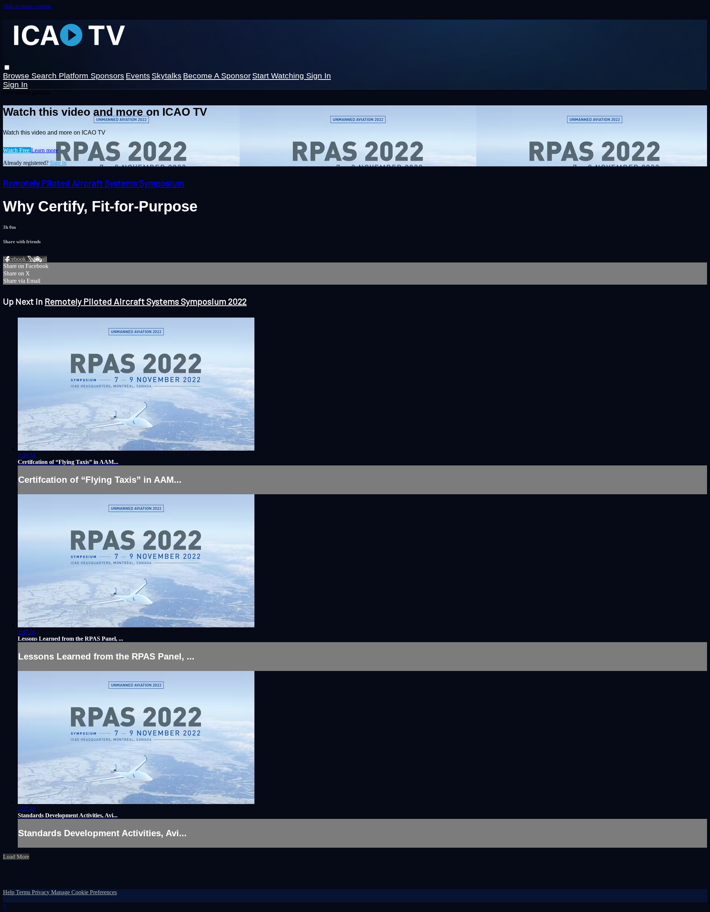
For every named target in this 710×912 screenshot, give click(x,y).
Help (9, 892)
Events (138, 75)
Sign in (318, 75)
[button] (6, 67)
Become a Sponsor (217, 75)
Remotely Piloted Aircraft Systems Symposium (94, 182)
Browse (17, 75)
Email (40, 259)
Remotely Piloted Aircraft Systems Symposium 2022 (146, 301)
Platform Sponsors (91, 75)
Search (45, 75)
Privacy (41, 892)
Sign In (15, 84)
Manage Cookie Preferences (84, 892)
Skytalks (167, 75)
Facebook (15, 259)
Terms (24, 892)
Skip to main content (27, 6)
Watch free (17, 150)
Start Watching (279, 75)
